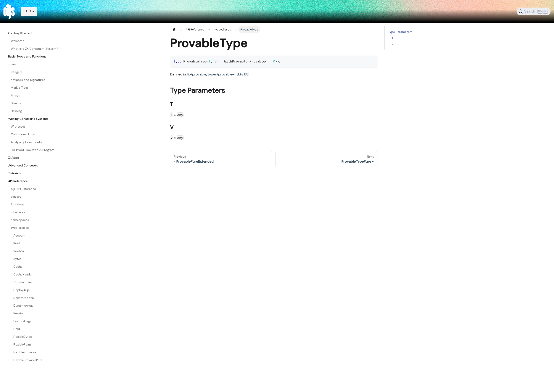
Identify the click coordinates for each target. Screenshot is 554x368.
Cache (18, 267)
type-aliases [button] (20, 228)
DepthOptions (23, 298)
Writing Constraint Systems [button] (28, 119)
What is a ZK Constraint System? (34, 49)
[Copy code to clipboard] (372, 60)
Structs (16, 103)
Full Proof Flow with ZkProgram (33, 150)
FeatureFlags (22, 321)
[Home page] (174, 29)
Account (19, 235)
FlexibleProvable (24, 352)
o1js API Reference (23, 189)
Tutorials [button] (14, 173)
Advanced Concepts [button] (23, 165)
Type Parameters (400, 32)
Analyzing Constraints (26, 142)
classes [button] (16, 196)
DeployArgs (21, 290)
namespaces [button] (20, 220)
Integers (16, 72)
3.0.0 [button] (27, 11)
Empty (18, 313)
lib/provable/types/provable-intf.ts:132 (218, 74)
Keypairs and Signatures (28, 80)
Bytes (17, 259)
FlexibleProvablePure (27, 360)
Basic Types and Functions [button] (27, 56)
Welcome (17, 41)
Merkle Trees (20, 88)
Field (14, 64)
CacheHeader (23, 274)
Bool (16, 243)
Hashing (16, 111)
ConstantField (23, 282)
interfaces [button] (18, 212)
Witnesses (18, 126)
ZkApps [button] (13, 158)
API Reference (18, 181)
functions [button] (17, 204)
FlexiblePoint (22, 344)
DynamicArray (23, 305)
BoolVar (18, 251)
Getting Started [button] (20, 33)
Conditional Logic (23, 134)
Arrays (15, 95)
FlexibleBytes (22, 337)
